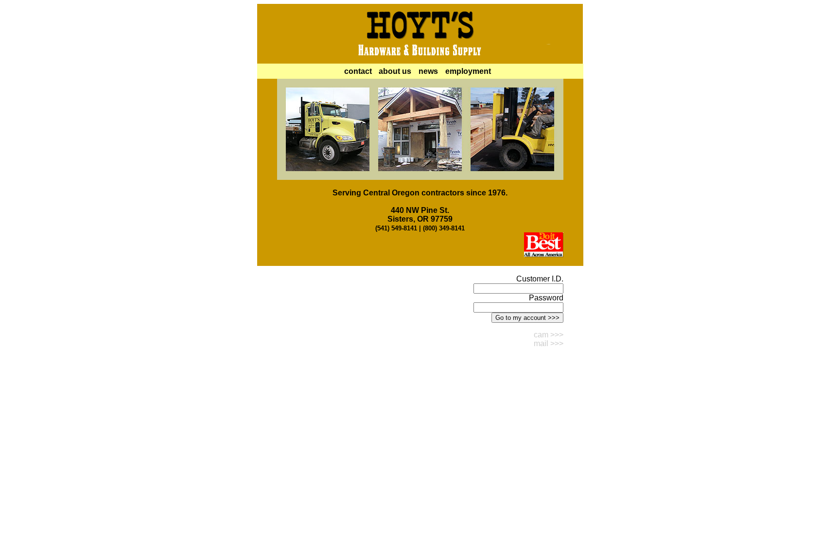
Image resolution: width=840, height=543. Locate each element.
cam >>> (548, 335)
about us (395, 71)
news (428, 71)
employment (468, 71)
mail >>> (548, 343)
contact (358, 71)
